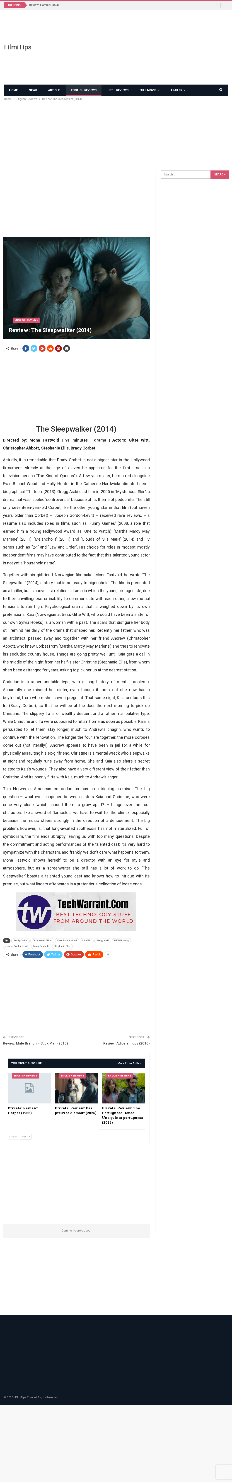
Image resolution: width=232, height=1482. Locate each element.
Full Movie (148, 90)
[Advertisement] (154, 47)
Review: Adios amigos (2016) (126, 1043)
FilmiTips (17, 47)
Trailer (176, 90)
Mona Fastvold (41, 946)
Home (13, 90)
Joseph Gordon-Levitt (16, 946)
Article (54, 90)
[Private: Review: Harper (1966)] (29, 1088)
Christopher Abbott (42, 940)
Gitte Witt (86, 940)
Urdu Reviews (118, 90)
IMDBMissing (121, 940)
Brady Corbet (20, 940)
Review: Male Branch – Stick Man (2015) (35, 1043)
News (33, 90)
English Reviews (84, 90)
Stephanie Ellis (62, 946)
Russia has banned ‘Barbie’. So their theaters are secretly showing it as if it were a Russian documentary (99, 5)
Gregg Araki (103, 940)
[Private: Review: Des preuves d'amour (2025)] (76, 1088)
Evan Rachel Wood (67, 940)
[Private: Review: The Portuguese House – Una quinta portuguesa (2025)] (123, 1088)
